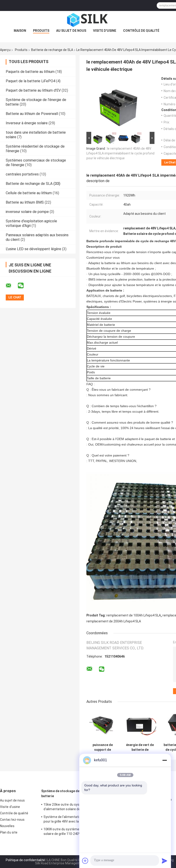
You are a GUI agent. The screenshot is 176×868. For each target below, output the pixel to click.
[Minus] (164, 760)
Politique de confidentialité (25, 860)
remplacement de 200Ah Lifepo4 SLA (113, 621)
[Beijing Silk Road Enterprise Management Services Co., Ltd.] (88, 20)
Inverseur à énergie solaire (27, 123)
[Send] (164, 861)
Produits (41, 30)
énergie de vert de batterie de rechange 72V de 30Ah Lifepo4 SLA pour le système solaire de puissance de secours (140, 747)
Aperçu (5, 50)
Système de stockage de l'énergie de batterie (70, 793)
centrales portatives (22, 174)
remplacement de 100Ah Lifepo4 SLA (133, 615)
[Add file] (85, 861)
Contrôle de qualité (141, 30)
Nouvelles (7, 826)
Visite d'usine (104, 30)
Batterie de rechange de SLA (52, 50)
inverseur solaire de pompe (27, 212)
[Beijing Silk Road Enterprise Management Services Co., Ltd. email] (11, 285)
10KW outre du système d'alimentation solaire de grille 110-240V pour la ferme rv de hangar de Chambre (74, 832)
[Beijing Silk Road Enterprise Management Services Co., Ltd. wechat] (23, 285)
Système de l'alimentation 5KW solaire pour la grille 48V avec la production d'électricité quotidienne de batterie (72, 820)
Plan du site (8, 832)
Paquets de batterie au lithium (30, 71)
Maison (20, 30)
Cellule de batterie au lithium (29, 193)
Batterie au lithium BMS (25, 202)
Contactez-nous (12, 819)
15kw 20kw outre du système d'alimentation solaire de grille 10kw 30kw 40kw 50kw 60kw (74, 807)
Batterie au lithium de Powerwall (32, 113)
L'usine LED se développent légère (33, 249)
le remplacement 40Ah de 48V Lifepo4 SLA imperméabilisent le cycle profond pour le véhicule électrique (120, 153)
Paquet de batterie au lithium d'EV (33, 90)
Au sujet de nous (71, 30)
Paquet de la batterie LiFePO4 (30, 81)
